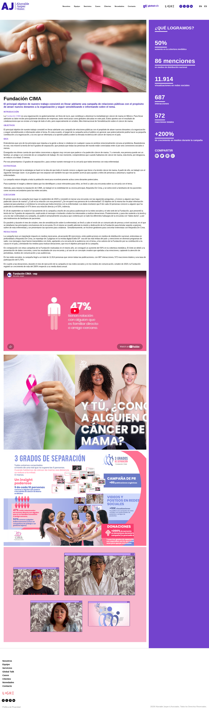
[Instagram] (180, 6)
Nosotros (66, 6)
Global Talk (8, 671)
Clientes (107, 6)
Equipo (77, 6)
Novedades (119, 6)
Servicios (88, 6)
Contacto (132, 6)
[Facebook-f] (187, 6)
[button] (157, 156)
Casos (98, 6)
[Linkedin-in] (191, 6)
